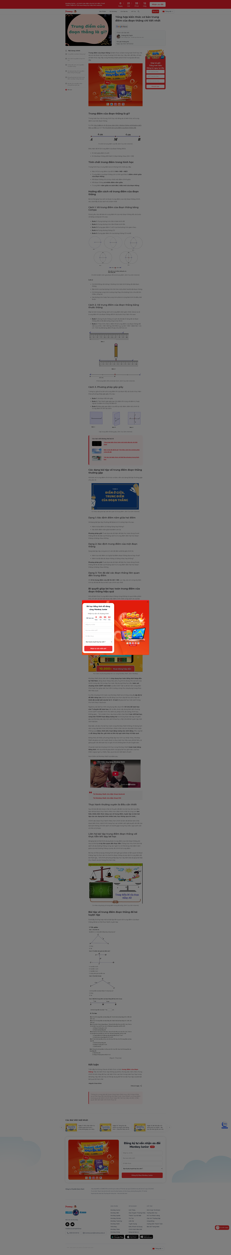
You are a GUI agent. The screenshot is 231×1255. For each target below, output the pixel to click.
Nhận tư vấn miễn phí (98, 648)
